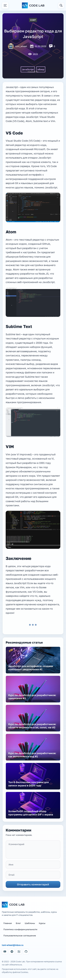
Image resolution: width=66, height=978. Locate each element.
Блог (18, 923)
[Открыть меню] (5, 5)
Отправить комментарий (33, 884)
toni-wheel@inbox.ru (12, 945)
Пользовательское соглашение (19, 935)
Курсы (42, 923)
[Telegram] (12, 952)
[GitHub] (26, 952)
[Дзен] (19, 952)
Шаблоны (30, 923)
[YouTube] (5, 952)
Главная (7, 923)
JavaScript (28, 69)
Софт (33, 20)
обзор (40, 69)
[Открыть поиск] (61, 5)
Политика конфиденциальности (20, 929)
